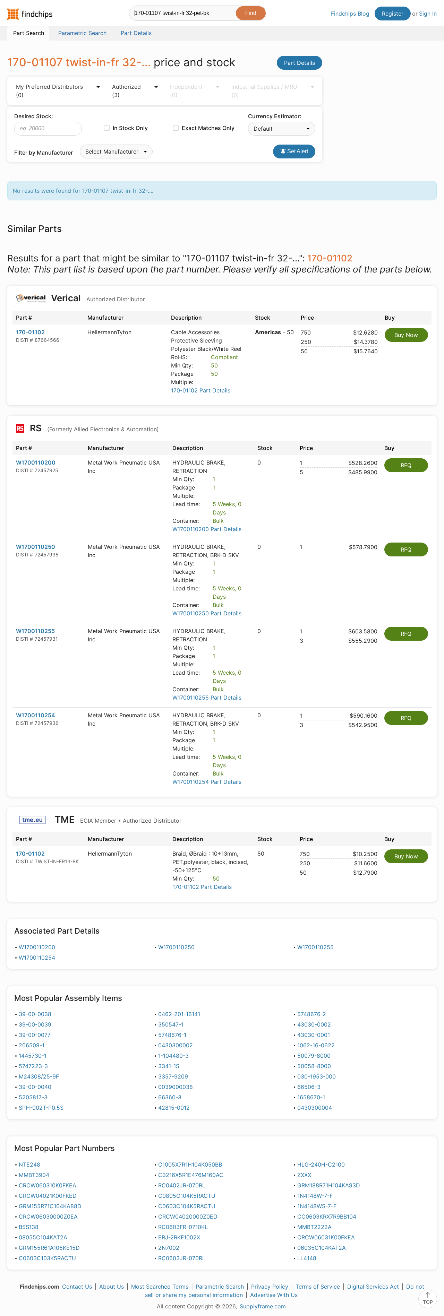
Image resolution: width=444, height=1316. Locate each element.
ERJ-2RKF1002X (179, 1237)
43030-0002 (314, 1024)
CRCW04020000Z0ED (187, 1216)
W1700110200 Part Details (206, 529)
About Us (111, 1286)
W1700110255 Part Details (206, 697)
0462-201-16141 (179, 1014)
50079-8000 (314, 1055)
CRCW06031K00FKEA (326, 1237)
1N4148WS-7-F (316, 1206)
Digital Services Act (373, 1286)
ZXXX (304, 1174)
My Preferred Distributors (49, 90)
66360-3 (169, 1097)
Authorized (126, 90)
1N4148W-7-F (315, 1195)
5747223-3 (33, 1066)
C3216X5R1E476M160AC (190, 1174)
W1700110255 (35, 630)
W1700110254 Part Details (206, 781)
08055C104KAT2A (43, 1237)
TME (117, 819)
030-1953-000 (316, 1076)
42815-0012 (174, 1107)
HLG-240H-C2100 (321, 1164)
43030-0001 (313, 1034)
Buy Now (406, 334)
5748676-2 (311, 1014)
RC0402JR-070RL (181, 1185)
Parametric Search (220, 1286)
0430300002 (175, 1045)
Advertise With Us (274, 1294)
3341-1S (168, 1066)
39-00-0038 (35, 1014)
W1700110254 (35, 715)
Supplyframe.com (263, 1306)
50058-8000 (314, 1066)
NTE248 (29, 1164)
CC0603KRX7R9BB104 (326, 1216)
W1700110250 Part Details (206, 613)
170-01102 (30, 332)
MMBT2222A (314, 1226)
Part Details (299, 62)
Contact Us (77, 1286)
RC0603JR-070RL (181, 1258)
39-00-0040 (35, 1086)
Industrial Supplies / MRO (264, 90)
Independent (186, 90)
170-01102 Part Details (200, 390)
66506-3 (309, 1086)
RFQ (406, 465)
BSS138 (29, 1226)
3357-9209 (173, 1076)
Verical (97, 298)
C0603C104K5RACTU (186, 1206)
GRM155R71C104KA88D (50, 1206)
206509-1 (31, 1045)
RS (93, 428)
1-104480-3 (173, 1055)
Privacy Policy (269, 1286)
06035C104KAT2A (321, 1247)
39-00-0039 (35, 1024)
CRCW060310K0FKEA (47, 1185)
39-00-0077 (35, 1034)
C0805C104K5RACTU (186, 1195)
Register (392, 13)
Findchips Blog (350, 13)
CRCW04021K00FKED (48, 1195)
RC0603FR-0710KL (183, 1226)
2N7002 (168, 1247)
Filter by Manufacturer (43, 152)
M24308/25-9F (39, 1076)
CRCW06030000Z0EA (48, 1216)
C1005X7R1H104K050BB (190, 1164)
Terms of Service (318, 1286)
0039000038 (175, 1086)
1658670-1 (311, 1097)
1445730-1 (32, 1055)
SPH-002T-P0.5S (41, 1107)
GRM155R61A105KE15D (49, 1247)
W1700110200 (36, 462)
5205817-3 (33, 1097)
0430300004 (314, 1107)
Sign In (428, 13)
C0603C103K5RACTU (47, 1258)
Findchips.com (29, 14)
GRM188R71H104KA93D (328, 1185)
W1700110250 (35, 546)
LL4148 (306, 1258)
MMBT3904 (34, 1174)
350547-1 (170, 1024)
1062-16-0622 (316, 1045)
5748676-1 (172, 1034)
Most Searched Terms (159, 1286)
